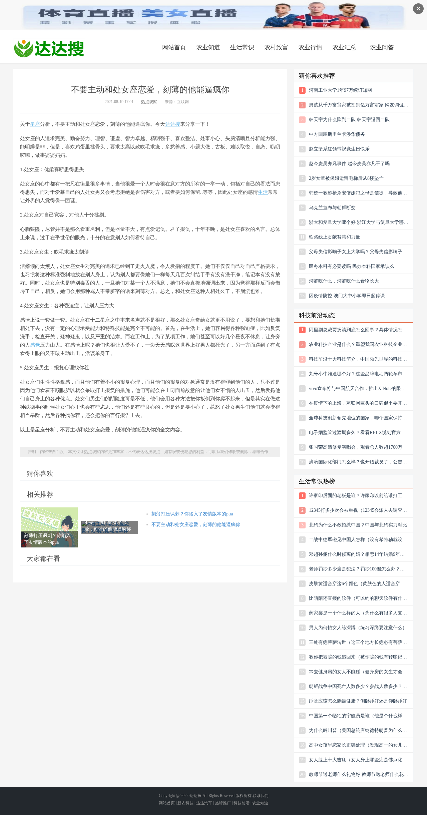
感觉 (35, 345)
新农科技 (185, 803)
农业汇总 (344, 47)
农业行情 (310, 47)
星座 (35, 124)
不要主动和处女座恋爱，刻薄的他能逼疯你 (195, 524)
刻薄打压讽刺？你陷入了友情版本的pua (192, 513)
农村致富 (276, 47)
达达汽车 (204, 803)
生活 (263, 192)
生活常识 (242, 47)
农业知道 (208, 47)
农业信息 (49, 48)
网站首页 (174, 47)
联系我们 (261, 795)
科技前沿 (242, 803)
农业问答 (382, 47)
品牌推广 (223, 803)
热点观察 (149, 101)
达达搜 (172, 124)
